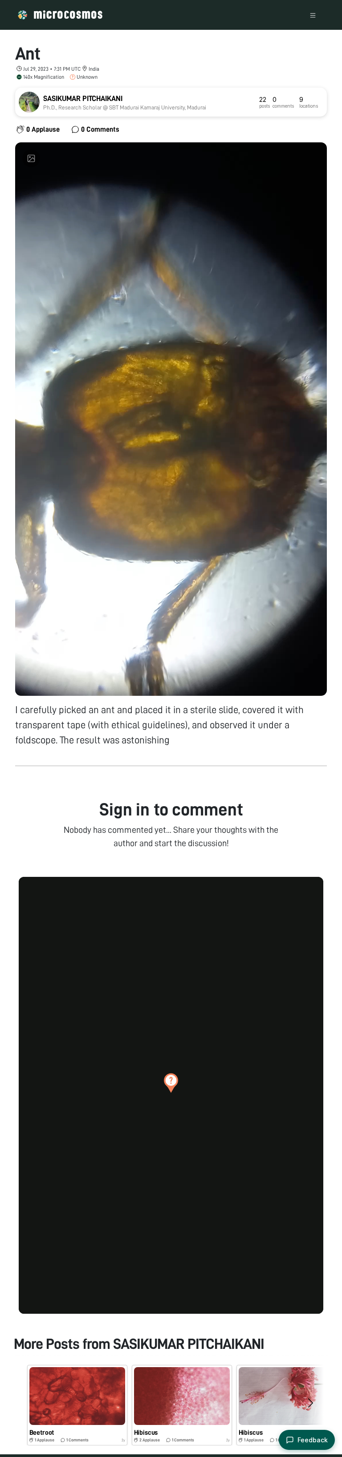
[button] (171, 1082)
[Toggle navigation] (313, 15)
